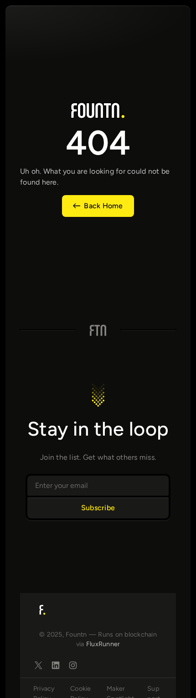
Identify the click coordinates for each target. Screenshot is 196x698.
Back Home (103, 205)
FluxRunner (103, 644)
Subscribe (98, 507)
